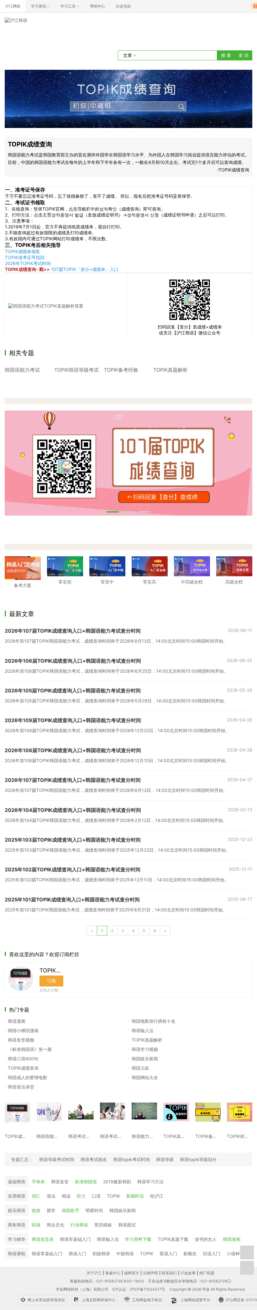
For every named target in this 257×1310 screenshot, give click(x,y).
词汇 (36, 1196)
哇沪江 (156, 1196)
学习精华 (16, 1239)
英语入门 (168, 1253)
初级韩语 (101, 1253)
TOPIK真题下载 (173, 1239)
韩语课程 (16, 1253)
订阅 (51, 980)
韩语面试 (127, 1224)
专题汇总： (22, 1159)
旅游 (36, 1210)
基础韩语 (16, 1181)
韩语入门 (77, 1253)
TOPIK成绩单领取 (22, 251)
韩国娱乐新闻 (122, 1210)
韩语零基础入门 (75, 1239)
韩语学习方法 (150, 1181)
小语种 (233, 1253)
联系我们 (169, 1273)
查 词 (244, 55)
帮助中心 (97, 6)
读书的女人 (206, 1239)
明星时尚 (94, 1210)
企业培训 (123, 6)
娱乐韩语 (16, 1210)
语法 (51, 1196)
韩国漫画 (231, 1239)
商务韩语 (16, 1224)
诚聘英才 (131, 1273)
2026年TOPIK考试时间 (28, 263)
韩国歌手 (70, 1210)
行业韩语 (79, 1224)
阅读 (66, 1196)
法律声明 (150, 1273)
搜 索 (226, 55)
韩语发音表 (43, 1239)
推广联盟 (206, 1273)
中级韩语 (125, 1253)
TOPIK (113, 1196)
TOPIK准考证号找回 (25, 257)
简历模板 (103, 1224)
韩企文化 (55, 1224)
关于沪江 (94, 1273)
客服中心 (112, 1273)
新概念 (190, 1253)
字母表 (38, 1181)
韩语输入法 (108, 1239)
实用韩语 (16, 1196)
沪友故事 (188, 1273)
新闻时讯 (135, 1196)
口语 (96, 1196)
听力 (81, 1196)
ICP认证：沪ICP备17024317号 (138, 1289)
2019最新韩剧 (117, 1181)
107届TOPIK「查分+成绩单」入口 (84, 269)
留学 (51, 1210)
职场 (36, 1224)
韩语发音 (60, 1181)
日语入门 (211, 1253)
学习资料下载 (138, 1239)
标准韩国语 (86, 1181)
